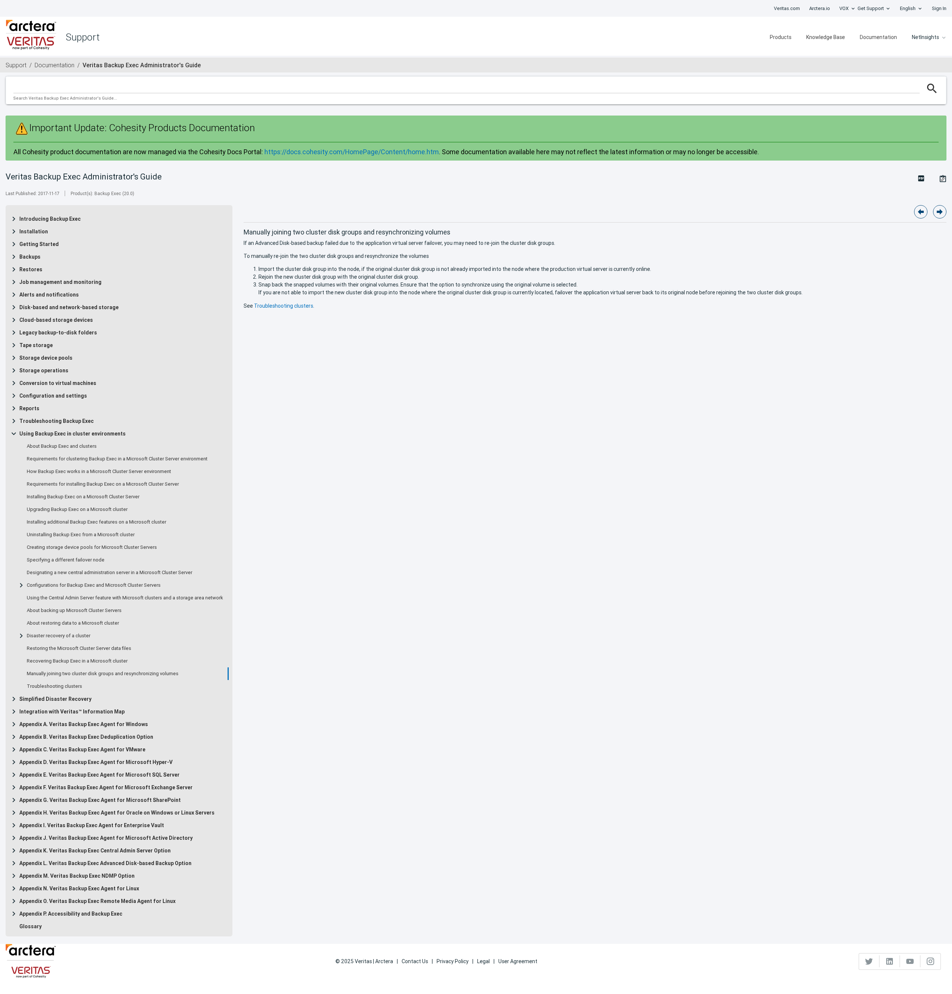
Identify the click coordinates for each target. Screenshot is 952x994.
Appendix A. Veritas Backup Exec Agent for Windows (83, 724)
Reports (29, 408)
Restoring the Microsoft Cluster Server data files (79, 648)
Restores (30, 269)
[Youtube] (910, 961)
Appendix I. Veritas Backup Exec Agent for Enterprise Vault (91, 825)
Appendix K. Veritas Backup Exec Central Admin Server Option (95, 851)
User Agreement (517, 961)
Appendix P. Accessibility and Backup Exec (70, 914)
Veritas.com (787, 8)
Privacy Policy (453, 961)
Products (780, 37)
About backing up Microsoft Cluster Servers (74, 610)
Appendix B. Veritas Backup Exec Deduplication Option (86, 737)
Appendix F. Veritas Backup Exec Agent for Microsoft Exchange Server (106, 787)
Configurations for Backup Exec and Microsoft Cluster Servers (94, 585)
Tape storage (36, 345)
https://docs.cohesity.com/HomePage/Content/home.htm (351, 152)
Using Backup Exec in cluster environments (72, 434)
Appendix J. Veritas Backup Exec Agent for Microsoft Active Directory (106, 838)
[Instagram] (930, 961)
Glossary (30, 926)
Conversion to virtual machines (57, 383)
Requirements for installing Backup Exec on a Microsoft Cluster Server (103, 484)
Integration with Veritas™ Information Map (72, 712)
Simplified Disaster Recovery (55, 699)
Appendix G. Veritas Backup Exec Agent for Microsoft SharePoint (100, 800)
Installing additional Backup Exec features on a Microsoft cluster (96, 522)
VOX (844, 8)
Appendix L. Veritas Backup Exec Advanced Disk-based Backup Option (105, 863)
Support (16, 65)
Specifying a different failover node (65, 560)
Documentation (878, 37)
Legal (483, 961)
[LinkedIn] (889, 961)
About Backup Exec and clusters (62, 446)
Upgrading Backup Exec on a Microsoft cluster (77, 509)
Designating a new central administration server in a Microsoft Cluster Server (109, 573)
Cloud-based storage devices (56, 320)
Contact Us (415, 961)
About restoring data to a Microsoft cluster (73, 623)
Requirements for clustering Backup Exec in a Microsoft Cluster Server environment (117, 459)
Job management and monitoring (60, 282)
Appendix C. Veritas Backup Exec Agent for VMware (82, 749)
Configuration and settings (53, 396)
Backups (30, 257)
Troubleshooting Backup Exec (56, 421)
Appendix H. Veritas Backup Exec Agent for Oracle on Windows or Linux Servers (117, 813)
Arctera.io (819, 8)
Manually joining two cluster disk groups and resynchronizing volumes (102, 674)
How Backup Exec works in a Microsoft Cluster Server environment (99, 472)
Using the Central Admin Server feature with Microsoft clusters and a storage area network (125, 598)
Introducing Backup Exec (50, 219)
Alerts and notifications (49, 295)
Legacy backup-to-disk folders (58, 333)
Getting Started (39, 244)
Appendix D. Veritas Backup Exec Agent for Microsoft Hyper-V (96, 762)
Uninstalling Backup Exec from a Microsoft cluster (81, 535)
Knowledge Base (825, 37)
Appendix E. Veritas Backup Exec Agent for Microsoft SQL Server (99, 775)
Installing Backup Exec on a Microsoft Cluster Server (83, 497)
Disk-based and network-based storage (69, 307)
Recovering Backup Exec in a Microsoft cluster (77, 661)
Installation (33, 231)
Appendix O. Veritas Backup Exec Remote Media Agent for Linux (97, 901)
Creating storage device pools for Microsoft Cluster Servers (92, 547)
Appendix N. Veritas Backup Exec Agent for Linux (79, 888)
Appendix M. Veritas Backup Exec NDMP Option (77, 876)
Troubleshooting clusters (54, 686)
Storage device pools (46, 358)
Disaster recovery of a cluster (58, 636)
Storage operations (43, 370)
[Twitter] (869, 961)
